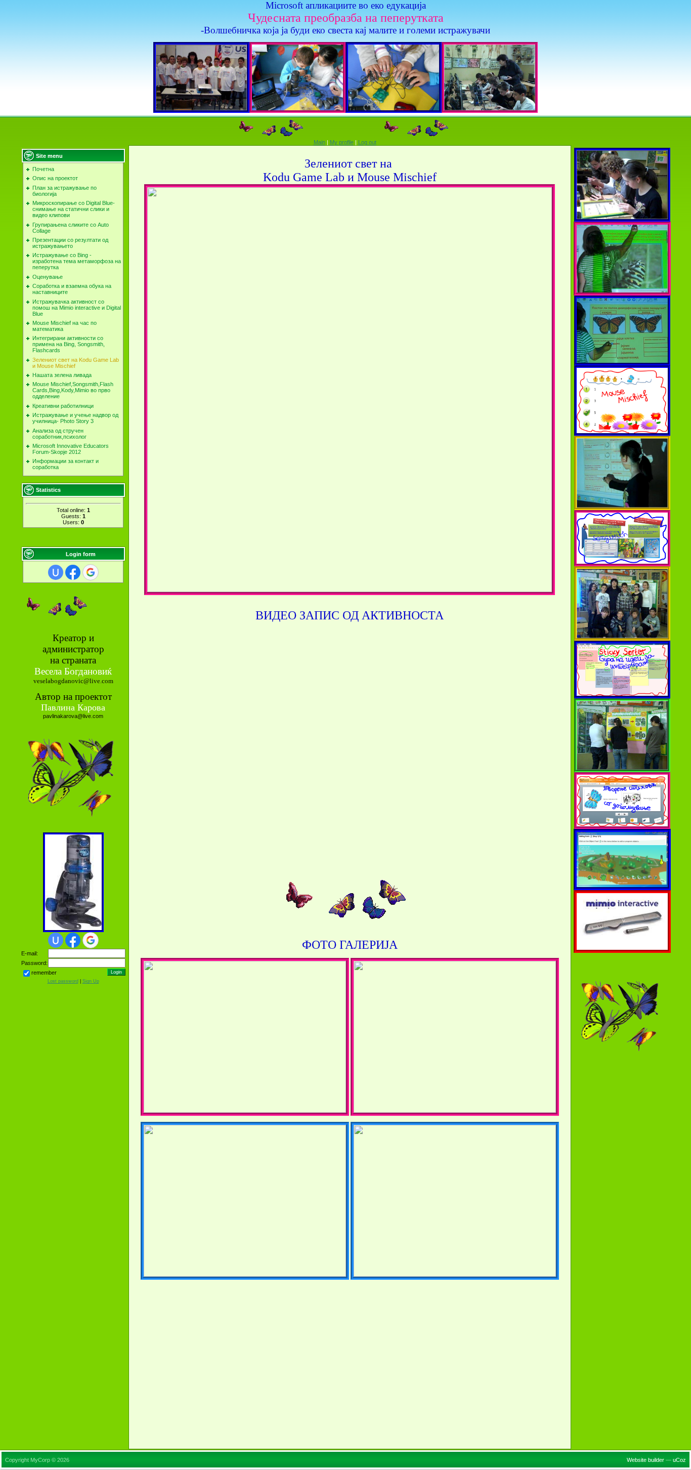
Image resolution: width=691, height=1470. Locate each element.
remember (44, 973)
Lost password (63, 981)
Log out (367, 142)
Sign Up (90, 981)
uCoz (679, 1460)
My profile (342, 142)
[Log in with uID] (55, 572)
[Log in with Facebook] (72, 572)
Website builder (645, 1460)
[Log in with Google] (90, 572)
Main (319, 142)
